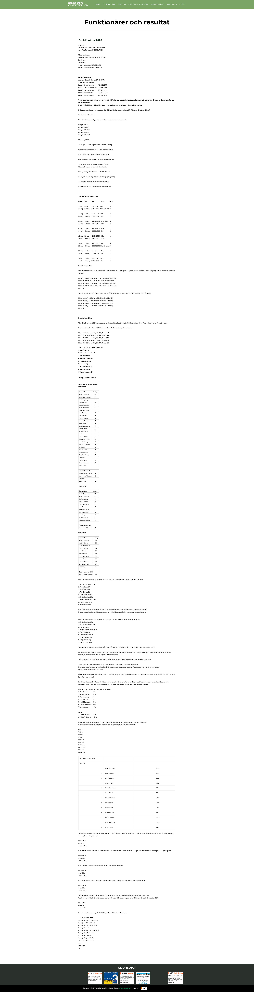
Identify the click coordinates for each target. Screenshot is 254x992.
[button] (249, 989)
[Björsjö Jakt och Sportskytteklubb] (77, 4)
